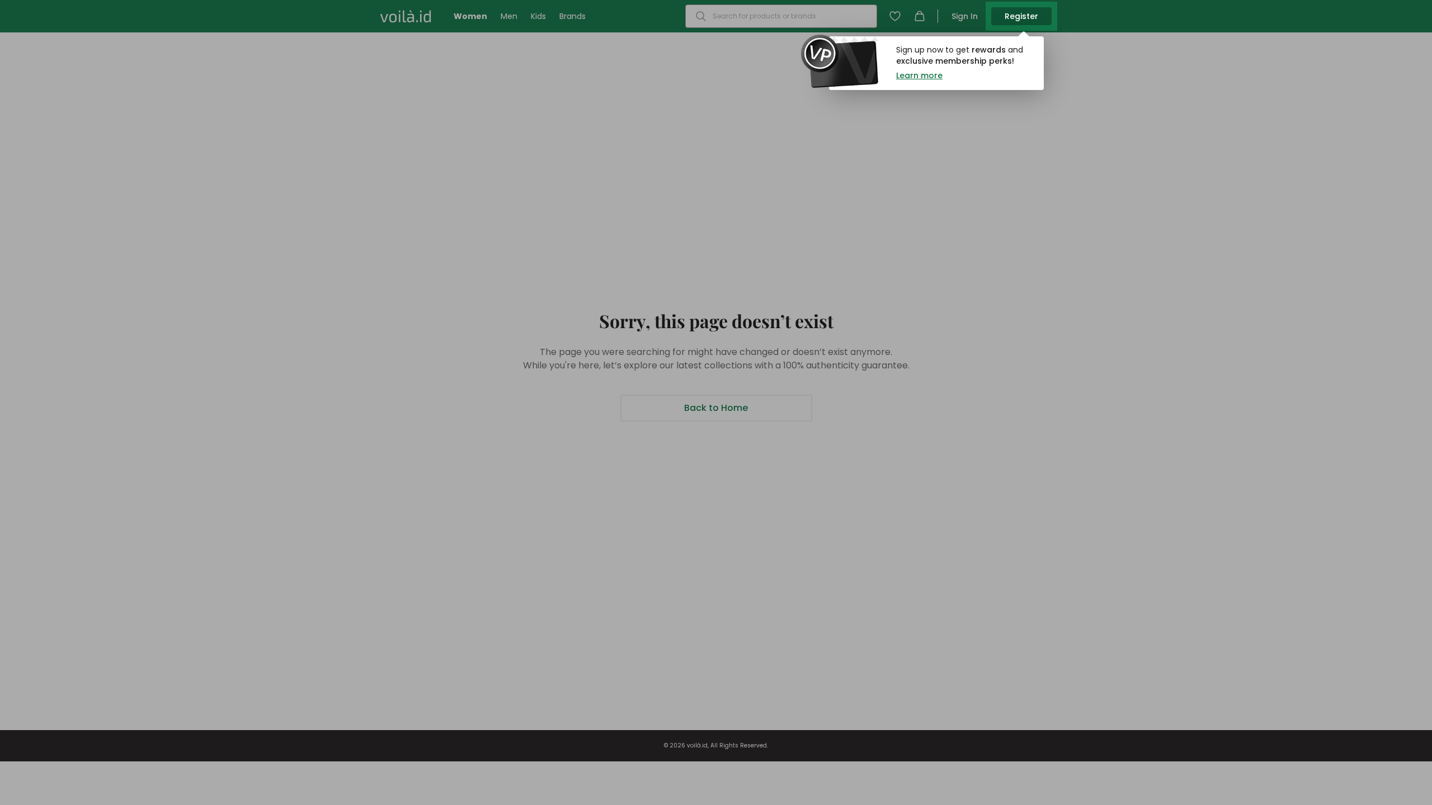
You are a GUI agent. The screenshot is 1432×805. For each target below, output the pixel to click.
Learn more (919, 75)
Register (1021, 16)
